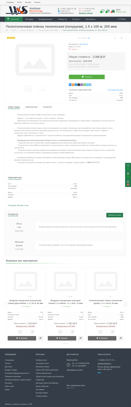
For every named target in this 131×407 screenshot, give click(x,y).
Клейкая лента (41, 360)
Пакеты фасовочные (44, 373)
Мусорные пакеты (42, 367)
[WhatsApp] (84, 84)
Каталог (15, 19)
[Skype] (87, 84)
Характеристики (31, 107)
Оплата (8, 363)
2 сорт (26, 205)
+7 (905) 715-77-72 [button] (106, 360)
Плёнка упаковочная (27, 30)
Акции (7, 389)
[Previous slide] (5, 304)
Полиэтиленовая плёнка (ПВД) (48, 30)
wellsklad (84, 44)
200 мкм (20, 205)
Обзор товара (14, 107)
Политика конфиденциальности (17, 373)
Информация (45, 19)
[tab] (63, 343)
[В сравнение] (121, 38)
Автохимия (40, 389)
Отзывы (29, 19)
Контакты (90, 19)
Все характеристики (115, 90)
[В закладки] (114, 38)
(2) (89, 38)
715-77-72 (68, 9)
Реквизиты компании (13, 376)
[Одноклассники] (73, 84)
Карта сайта (9, 386)
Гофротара (40, 380)
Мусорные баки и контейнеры (47, 383)
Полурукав (12, 205)
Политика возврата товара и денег (18, 380)
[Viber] (81, 84)
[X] (78, 84)
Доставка (8, 367)
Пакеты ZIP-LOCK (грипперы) (47, 370)
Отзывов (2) (47, 107)
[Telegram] (90, 84)
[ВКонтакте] (70, 84)
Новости (62, 19)
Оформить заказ (121, 11)
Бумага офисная (42, 386)
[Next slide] (125, 304)
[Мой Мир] (76, 84)
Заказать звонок (86, 13)
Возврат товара (11, 370)
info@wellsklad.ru (104, 363)
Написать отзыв (114, 215)
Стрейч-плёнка (41, 396)
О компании (9, 360)
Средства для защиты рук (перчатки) (50, 376)
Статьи (75, 19)
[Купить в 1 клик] (40, 338)
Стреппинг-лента (42, 363)
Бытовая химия (42, 393)
